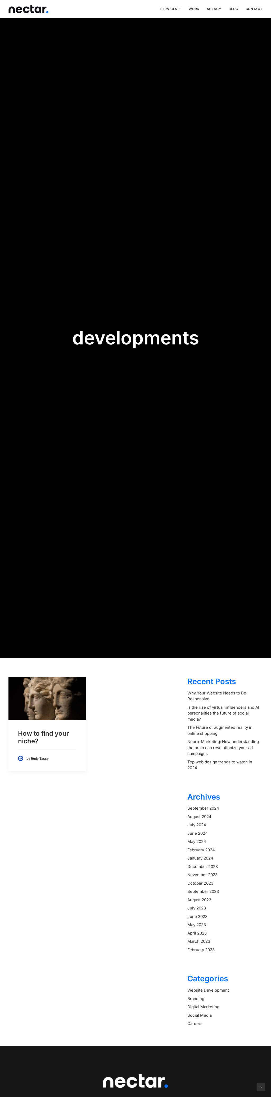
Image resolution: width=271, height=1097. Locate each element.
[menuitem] (171, 9)
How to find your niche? (43, 737)
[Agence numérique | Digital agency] (28, 9)
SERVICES (168, 9)
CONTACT (254, 9)
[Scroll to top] (261, 1086)
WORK (194, 9)
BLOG (233, 9)
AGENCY (214, 9)
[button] (47, 698)
